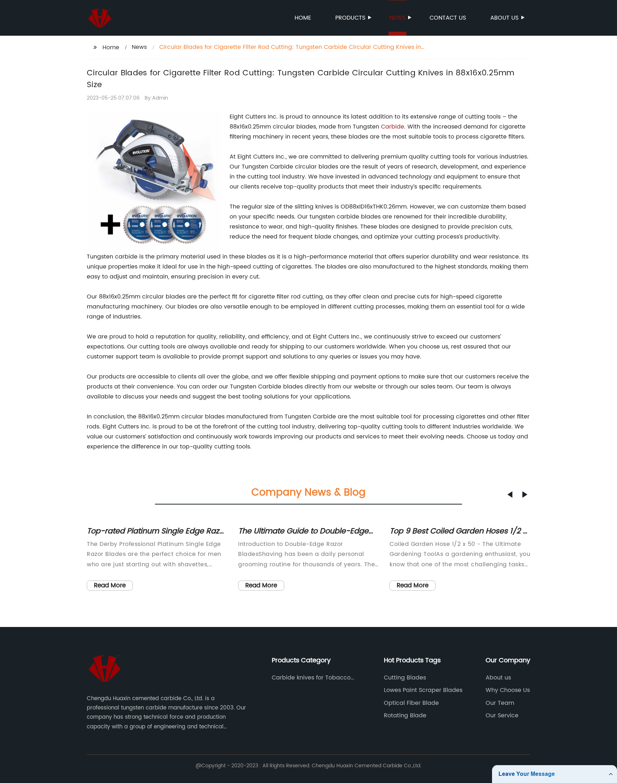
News (397, 17)
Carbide (392, 126)
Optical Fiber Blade (411, 703)
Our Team (500, 703)
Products (350, 17)
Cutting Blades (405, 677)
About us (504, 17)
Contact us (448, 17)
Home (303, 17)
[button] (509, 494)
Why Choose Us (508, 690)
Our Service (502, 715)
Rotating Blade (405, 715)
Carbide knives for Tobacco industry (311, 677)
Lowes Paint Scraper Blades (423, 690)
